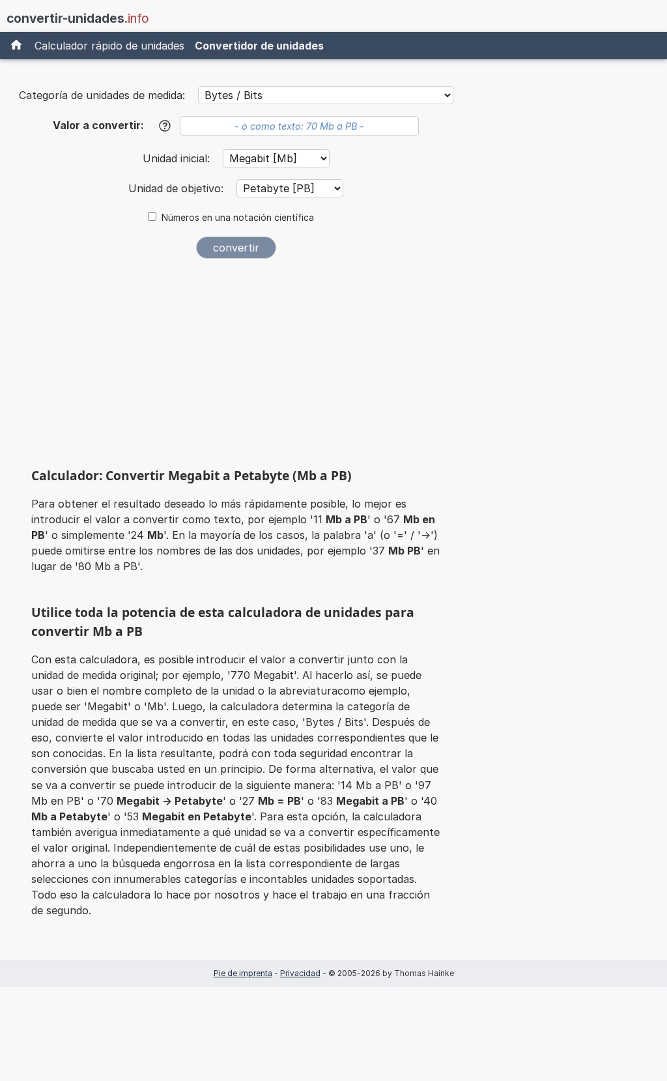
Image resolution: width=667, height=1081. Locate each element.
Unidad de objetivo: (177, 188)
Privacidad (300, 973)
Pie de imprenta (243, 973)
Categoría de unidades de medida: (102, 95)
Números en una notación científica (238, 217)
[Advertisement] (236, 366)
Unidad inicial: (178, 158)
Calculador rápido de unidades (109, 45)
